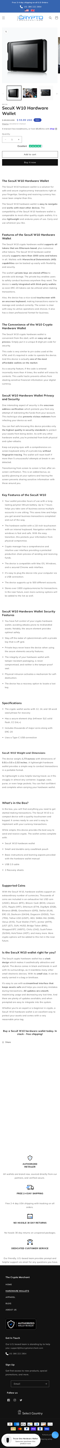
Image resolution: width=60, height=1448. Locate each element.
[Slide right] (57, 94)
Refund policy (47, 1435)
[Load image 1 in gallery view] (14, 93)
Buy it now (30, 162)
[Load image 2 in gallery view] (30, 93)
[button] (3, 18)
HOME (9, 1284)
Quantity (6, 134)
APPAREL (10, 1297)
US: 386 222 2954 (17, 1353)
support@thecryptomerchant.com (27, 1348)
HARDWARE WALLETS (17, 1291)
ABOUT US (11, 1309)
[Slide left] (3, 94)
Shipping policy (46, 1439)
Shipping (5, 124)
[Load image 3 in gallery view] (46, 93)
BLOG (8, 1303)
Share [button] (8, 1042)
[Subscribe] (46, 1384)
